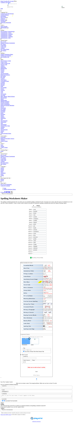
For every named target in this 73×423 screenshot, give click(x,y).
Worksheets (24, 344)
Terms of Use (3, 414)
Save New (3, 382)
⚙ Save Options (36, 375)
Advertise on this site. (36, 421)
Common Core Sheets (5, 2)
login (2, 8)
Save (2, 403)
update (2, 408)
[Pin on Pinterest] (6, 192)
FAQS (7, 414)
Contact (9, 414)
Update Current (9, 382)
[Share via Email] (9, 192)
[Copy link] (11, 192)
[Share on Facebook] (5, 192)
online (32, 344)
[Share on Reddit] (8, 192)
